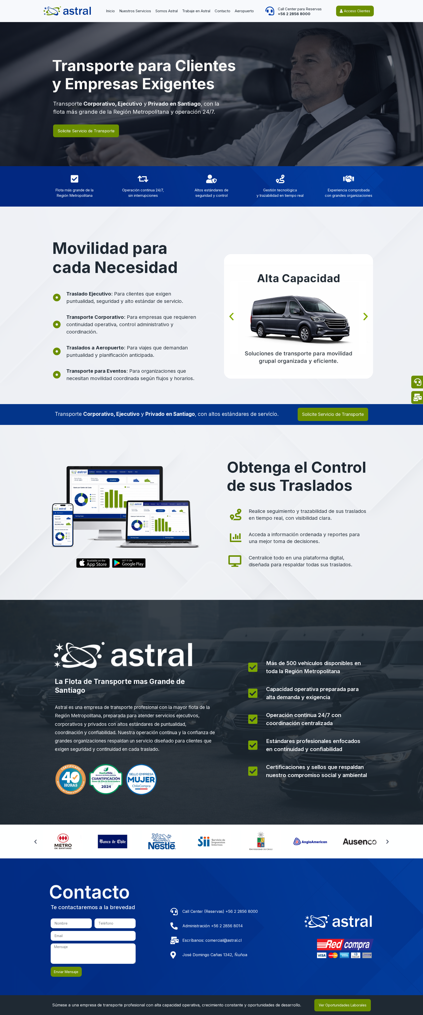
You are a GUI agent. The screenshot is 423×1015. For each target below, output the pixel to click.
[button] (231, 316)
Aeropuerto (244, 11)
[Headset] (269, 11)
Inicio (110, 11)
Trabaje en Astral (196, 11)
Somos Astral (166, 11)
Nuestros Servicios (135, 11)
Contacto (222, 11)
